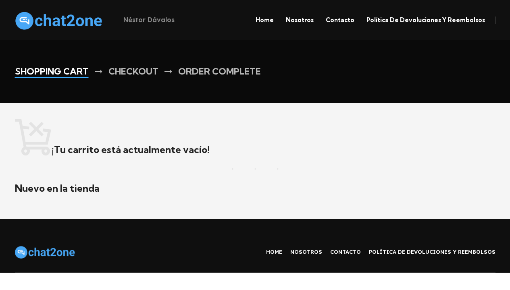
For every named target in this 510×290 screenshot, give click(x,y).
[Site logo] (59, 19)
